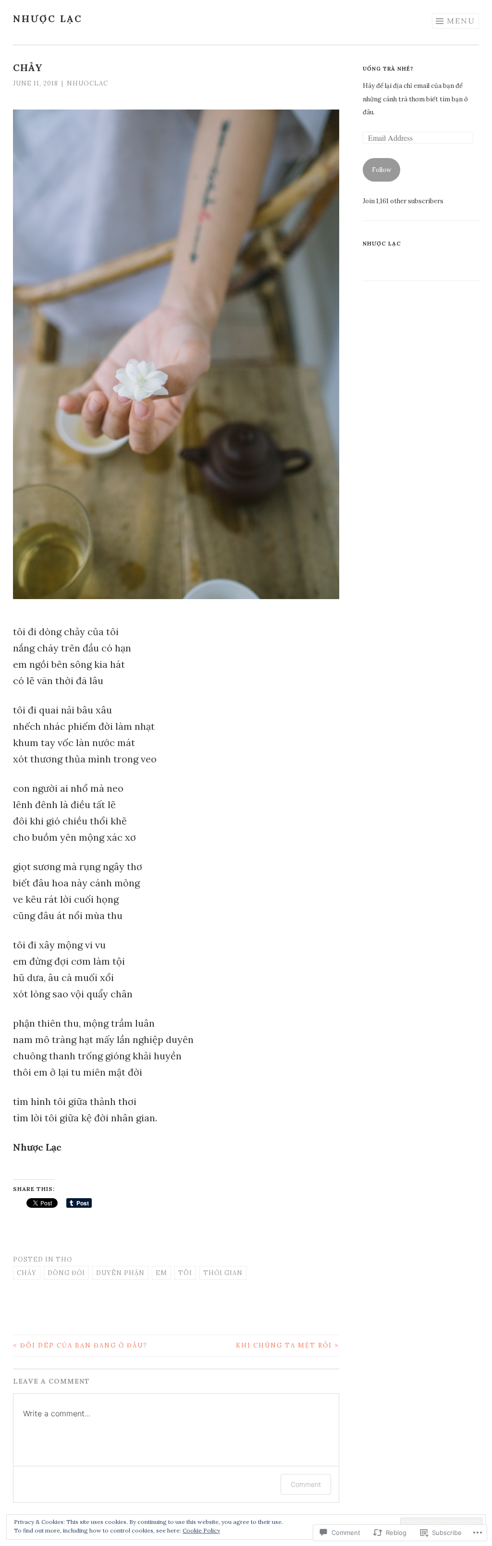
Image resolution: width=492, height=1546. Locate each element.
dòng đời (66, 1273)
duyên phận (120, 1273)
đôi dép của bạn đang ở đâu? (80, 1345)
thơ (64, 1259)
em (161, 1273)
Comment (306, 1484)
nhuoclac (87, 83)
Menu (461, 20)
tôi (185, 1273)
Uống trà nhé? (388, 68)
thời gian (223, 1273)
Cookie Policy (201, 1530)
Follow (381, 170)
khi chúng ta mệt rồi (287, 1345)
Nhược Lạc (48, 18)
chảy (27, 1273)
